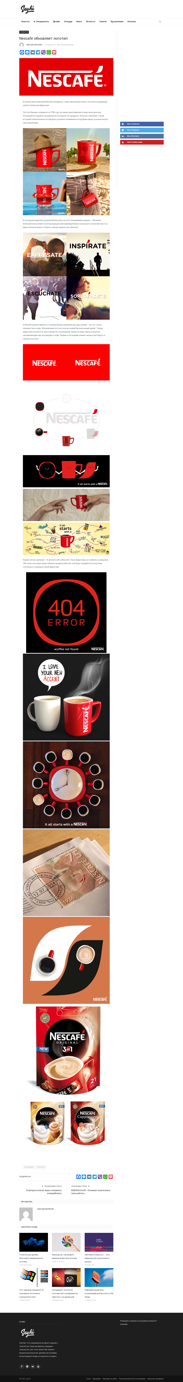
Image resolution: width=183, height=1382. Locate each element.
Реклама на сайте (110, 1379)
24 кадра (68, 21)
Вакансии (96, 1379)
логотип (41, 1167)
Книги (79, 21)
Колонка (132, 21)
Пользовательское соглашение (132, 1379)
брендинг (29, 1167)
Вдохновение (117, 21)
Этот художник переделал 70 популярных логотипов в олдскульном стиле (31, 1293)
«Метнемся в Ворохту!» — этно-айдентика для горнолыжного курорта (97, 1258)
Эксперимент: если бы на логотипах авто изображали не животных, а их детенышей (65, 1293)
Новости (25, 21)
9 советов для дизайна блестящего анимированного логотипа (31, 1258)
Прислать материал (155, 1379)
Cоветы (103, 21)
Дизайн (56, 21)
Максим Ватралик (34, 45)
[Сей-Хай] (27, 9)
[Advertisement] (140, 76)
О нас (88, 1379)
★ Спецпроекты (41, 21)
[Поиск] (160, 21)
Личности (90, 21)
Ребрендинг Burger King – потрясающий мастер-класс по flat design (99, 1293)
